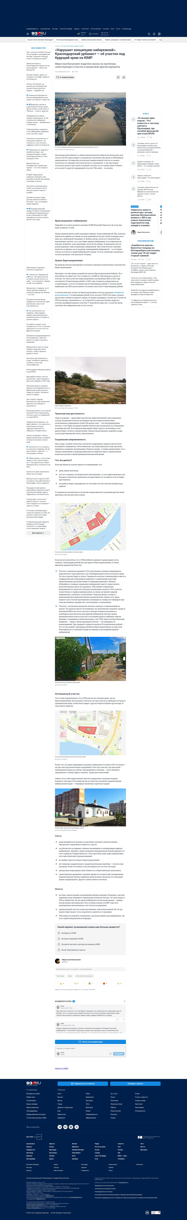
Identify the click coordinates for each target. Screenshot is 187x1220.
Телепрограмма (66, 29)
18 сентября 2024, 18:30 (62, 71)
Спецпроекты (140, 1111)
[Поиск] (149, 34)
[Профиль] (159, 34)
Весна (60, 1101)
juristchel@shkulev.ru (76, 1197)
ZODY (112, 29)
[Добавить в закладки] (118, 77)
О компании (31, 1101)
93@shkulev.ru (49, 1196)
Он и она (114, 1094)
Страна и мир (140, 1101)
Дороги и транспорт (65, 1107)
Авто (59, 1094)
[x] (76, 1127)
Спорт (137, 1094)
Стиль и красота (141, 1097)
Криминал (90, 1097)
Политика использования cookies (105, 1188)
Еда (59, 1111)
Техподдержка (31, 1111)
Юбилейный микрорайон (84, 976)
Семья (113, 1118)
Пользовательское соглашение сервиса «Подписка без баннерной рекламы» (118, 1194)
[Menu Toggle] (27, 34)
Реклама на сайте (33, 1094)
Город (60, 1104)
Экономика (139, 1107)
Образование (91, 1118)
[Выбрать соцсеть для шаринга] (124, 77)
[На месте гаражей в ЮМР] (59, 938)
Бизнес (60, 1097)
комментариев (67, 77)
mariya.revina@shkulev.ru (33, 1208)
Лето (88, 1104)
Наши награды (32, 1104)
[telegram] (60, 1127)
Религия (114, 1114)
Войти (62, 1054)
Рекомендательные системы (103, 1191)
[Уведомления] (154, 34)
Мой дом (89, 1107)
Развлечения (116, 1111)
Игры (118, 29)
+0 (117, 1019)
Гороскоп (85, 29)
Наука (88, 1111)
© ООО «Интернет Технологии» (61, 1213)
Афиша (76, 29)
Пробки (106, 29)
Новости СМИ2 (61, 1068)
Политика (114, 1101)
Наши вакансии (32, 1107)
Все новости (38, 48)
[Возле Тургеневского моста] (59, 950)
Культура (89, 1101)
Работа (113, 1107)
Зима (88, 1094)
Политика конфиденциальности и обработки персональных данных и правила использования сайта (126, 1198)
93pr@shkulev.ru (123, 1182)
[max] (71, 1127)
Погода (55, 29)
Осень (113, 1097)
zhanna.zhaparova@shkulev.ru (35, 1205)
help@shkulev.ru (40, 1199)
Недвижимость (32, 29)
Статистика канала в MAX (36, 1118)
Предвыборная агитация (35, 1114)
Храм (70, 976)
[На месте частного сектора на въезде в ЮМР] (59, 944)
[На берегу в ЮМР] (59, 933)
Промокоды (126, 29)
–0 (123, 1019)
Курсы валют (96, 29)
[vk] (65, 1127)
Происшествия (116, 1104)
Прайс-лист (30, 1097)
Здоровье (61, 1118)
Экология (138, 1104)
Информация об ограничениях (104, 1185)
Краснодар (60, 976)
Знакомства (45, 29)
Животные (62, 1114)
